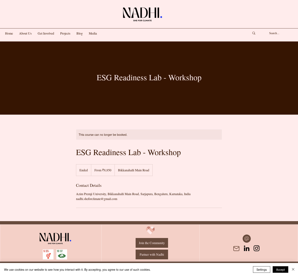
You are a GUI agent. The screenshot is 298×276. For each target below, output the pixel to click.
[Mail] (236, 248)
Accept (280, 269)
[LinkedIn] (247, 248)
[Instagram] (256, 248)
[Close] (293, 269)
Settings (261, 269)
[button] (46, 33)
